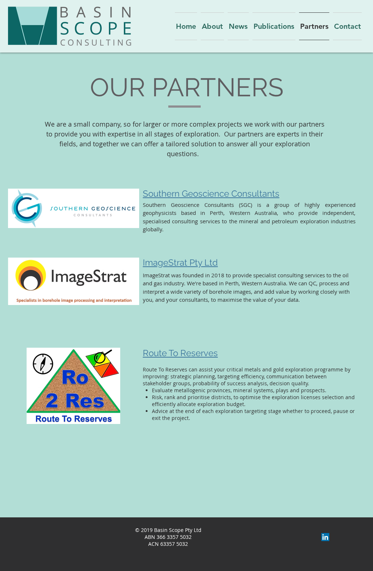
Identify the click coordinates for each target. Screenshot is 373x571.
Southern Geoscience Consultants (211, 193)
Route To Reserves (180, 353)
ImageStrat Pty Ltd (180, 262)
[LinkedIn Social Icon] (325, 537)
